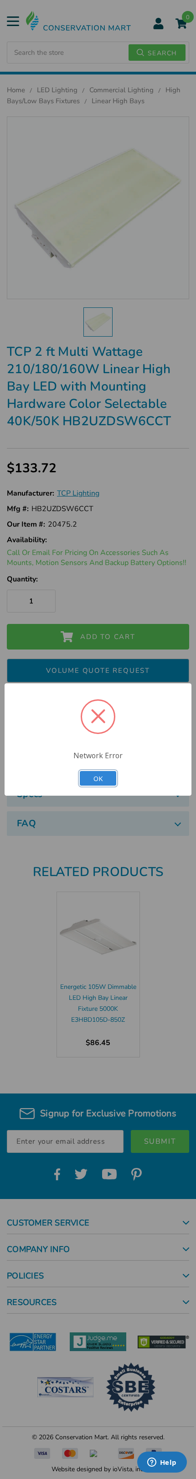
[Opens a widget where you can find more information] (162, 1463)
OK (98, 778)
